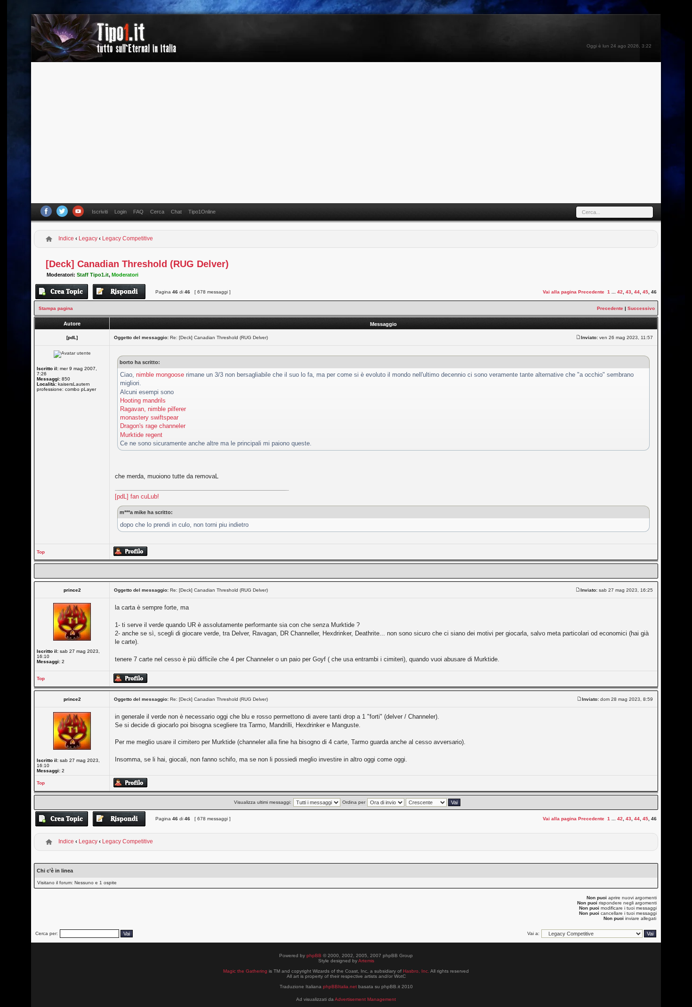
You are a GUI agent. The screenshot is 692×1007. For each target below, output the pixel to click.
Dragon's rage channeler (152, 425)
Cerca (157, 211)
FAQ (138, 211)
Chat (176, 211)
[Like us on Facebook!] (46, 211)
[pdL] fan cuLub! (137, 496)
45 (645, 291)
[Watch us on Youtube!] (78, 211)
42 (620, 291)
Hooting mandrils (143, 400)
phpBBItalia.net (340, 986)
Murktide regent (141, 434)
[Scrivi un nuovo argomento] (61, 291)
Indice (66, 238)
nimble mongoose (160, 374)
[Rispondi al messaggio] (119, 291)
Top (41, 552)
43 (628, 291)
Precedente (591, 291)
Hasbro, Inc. (416, 971)
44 (637, 291)
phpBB (314, 955)
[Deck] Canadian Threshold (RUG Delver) (137, 264)
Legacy (88, 238)
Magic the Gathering (245, 971)
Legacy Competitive (127, 238)
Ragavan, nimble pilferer (153, 408)
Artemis (366, 960)
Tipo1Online (202, 211)
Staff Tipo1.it (93, 275)
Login (120, 211)
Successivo (641, 308)
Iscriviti (100, 211)
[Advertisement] (346, 132)
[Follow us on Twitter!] (62, 211)
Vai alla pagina (560, 291)
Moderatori (125, 275)
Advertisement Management (365, 999)
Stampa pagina (56, 308)
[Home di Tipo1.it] (106, 49)
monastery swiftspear (149, 417)
